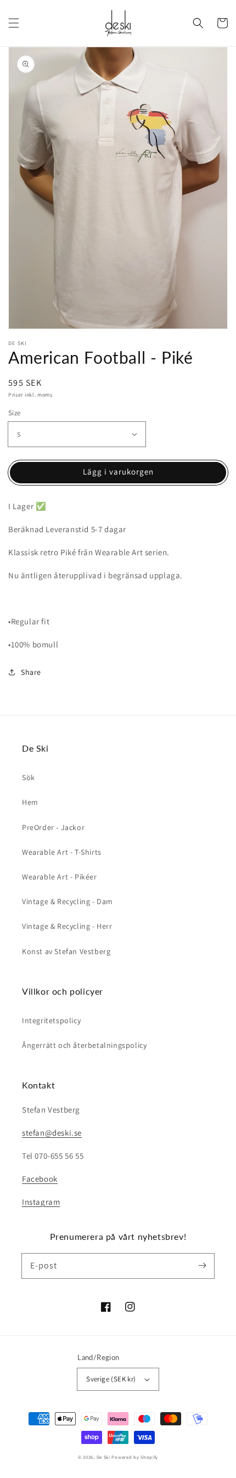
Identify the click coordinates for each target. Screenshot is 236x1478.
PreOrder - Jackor (53, 827)
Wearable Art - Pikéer (59, 877)
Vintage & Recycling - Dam (67, 901)
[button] (14, 23)
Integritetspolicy (51, 1020)
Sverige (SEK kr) (111, 1379)
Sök (28, 777)
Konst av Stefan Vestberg (66, 951)
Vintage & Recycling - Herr (67, 926)
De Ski (103, 1457)
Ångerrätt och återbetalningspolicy (84, 1045)
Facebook (40, 1179)
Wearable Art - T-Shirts (62, 852)
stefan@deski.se (52, 1132)
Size (14, 413)
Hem (30, 802)
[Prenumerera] (202, 1266)
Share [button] (31, 672)
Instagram (41, 1202)
